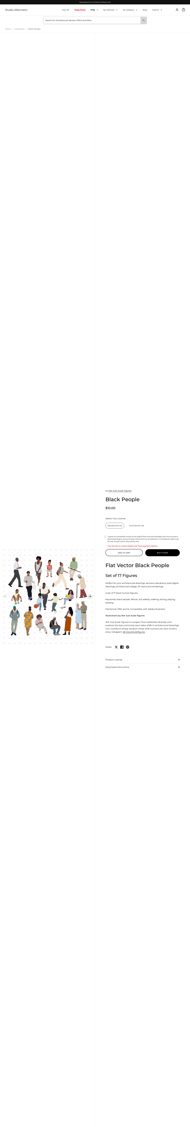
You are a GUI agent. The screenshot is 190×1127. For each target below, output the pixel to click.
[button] (5, 596)
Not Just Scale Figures (120, 491)
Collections (19, 29)
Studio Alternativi (16, 10)
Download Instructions (117, 667)
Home (8, 29)
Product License (113, 659)
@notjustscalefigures (134, 632)
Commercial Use (136, 525)
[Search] (143, 20)
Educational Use (115, 525)
